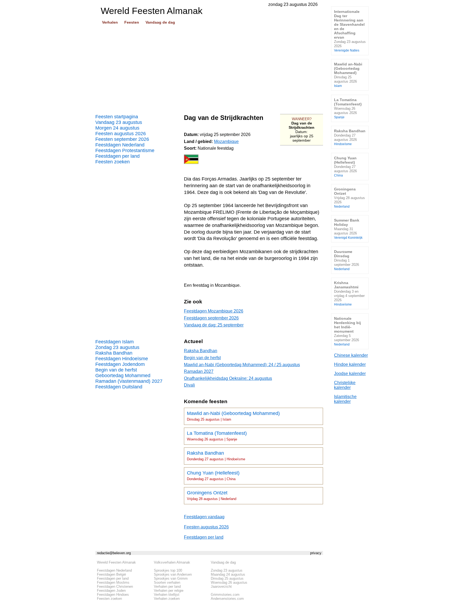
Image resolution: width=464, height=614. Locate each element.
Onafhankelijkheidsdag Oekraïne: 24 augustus (228, 378)
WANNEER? (301, 119)
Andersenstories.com (227, 599)
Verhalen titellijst (166, 595)
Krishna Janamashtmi (349, 293)
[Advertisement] (209, 67)
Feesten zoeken (112, 161)
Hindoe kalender (350, 364)
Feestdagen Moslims (113, 582)
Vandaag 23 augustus (118, 122)
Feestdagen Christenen (115, 586)
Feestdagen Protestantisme (124, 150)
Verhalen (110, 22)
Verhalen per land (167, 586)
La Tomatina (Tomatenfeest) (217, 436)
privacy (315, 553)
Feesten (131, 22)
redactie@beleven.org (114, 553)
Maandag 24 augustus (228, 574)
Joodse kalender (350, 373)
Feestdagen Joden (111, 591)
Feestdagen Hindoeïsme (121, 358)
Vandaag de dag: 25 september (214, 325)
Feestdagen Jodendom (120, 364)
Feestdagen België (111, 574)
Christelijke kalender (345, 385)
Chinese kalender (351, 355)
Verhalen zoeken (167, 599)
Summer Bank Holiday (348, 228)
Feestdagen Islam (114, 341)
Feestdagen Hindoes (113, 595)
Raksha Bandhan (113, 353)
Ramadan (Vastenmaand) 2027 (128, 381)
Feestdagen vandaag (204, 516)
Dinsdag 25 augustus (227, 578)
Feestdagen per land (117, 156)
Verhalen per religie (168, 591)
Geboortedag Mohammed (122, 375)
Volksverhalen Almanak (172, 562)
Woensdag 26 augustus (229, 582)
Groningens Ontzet (211, 495)
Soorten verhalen (167, 582)
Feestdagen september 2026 (211, 318)
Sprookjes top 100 (168, 570)
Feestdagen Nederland (119, 145)
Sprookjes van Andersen (173, 574)
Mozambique (226, 141)
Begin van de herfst (116, 370)
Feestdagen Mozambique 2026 (213, 311)
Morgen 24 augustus (117, 128)
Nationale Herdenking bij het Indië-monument (347, 331)
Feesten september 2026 (122, 139)
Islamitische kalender (345, 399)
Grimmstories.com (225, 595)
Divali (189, 385)
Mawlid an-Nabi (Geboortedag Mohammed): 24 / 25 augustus (242, 364)
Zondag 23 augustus (117, 347)
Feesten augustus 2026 (120, 133)
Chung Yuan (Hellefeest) (213, 475)
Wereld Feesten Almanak (116, 562)
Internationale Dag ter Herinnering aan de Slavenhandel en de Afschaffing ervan (350, 30)
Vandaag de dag (160, 22)
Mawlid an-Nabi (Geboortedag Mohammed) (233, 416)
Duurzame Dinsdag (346, 260)
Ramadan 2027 (198, 371)
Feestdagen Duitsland (118, 386)
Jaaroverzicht (221, 586)
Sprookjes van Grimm (171, 578)
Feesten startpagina (116, 116)
